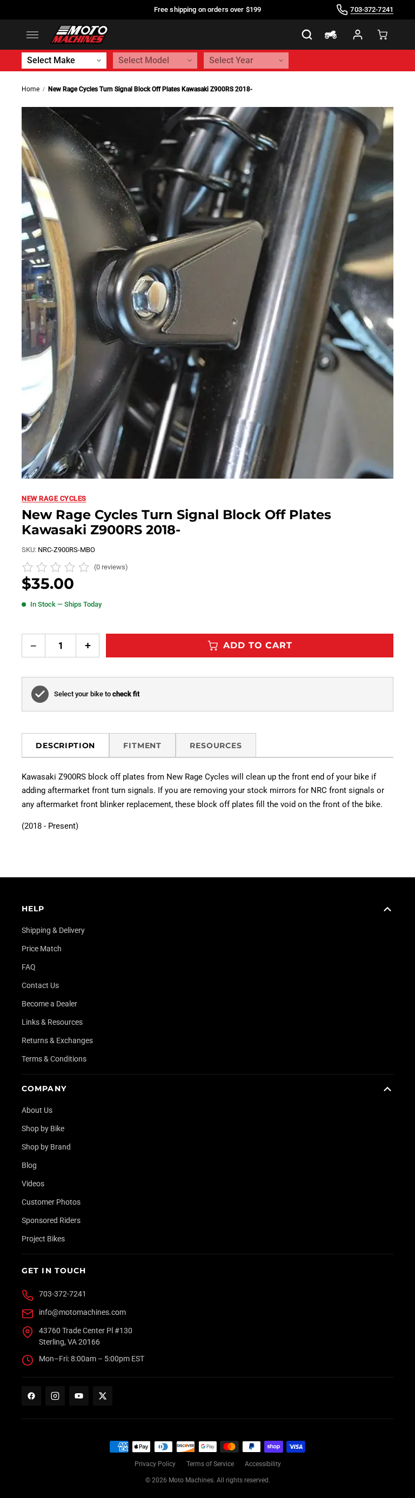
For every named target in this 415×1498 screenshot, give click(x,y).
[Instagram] (55, 1396)
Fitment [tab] (142, 745)
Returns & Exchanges (57, 1040)
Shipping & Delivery (53, 930)
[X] (102, 1396)
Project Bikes (43, 1238)
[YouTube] (79, 1396)
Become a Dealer (49, 1003)
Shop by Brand (46, 1147)
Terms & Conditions (54, 1058)
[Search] (307, 34)
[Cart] (382, 34)
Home (30, 89)
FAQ (29, 967)
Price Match (42, 948)
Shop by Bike (43, 1128)
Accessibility (263, 1464)
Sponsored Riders (51, 1220)
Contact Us (40, 985)
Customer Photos (51, 1202)
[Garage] (331, 34)
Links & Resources (52, 1022)
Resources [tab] (216, 745)
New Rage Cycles (54, 498)
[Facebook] (31, 1396)
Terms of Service (210, 1464)
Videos (33, 1183)
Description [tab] (65, 745)
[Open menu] (32, 34)
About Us (37, 1110)
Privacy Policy (155, 1464)
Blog (29, 1165)
